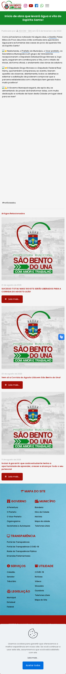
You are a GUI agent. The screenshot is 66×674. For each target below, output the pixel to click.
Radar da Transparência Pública (22, 551)
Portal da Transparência (18, 542)
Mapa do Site (41, 599)
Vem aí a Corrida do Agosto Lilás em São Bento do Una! (31, 377)
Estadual (11, 602)
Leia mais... (33, 657)
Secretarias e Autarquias (18, 526)
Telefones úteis (42, 526)
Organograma (13, 521)
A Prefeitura (12, 507)
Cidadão (11, 572)
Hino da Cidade (42, 512)
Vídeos (38, 581)
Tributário (11, 581)
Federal (10, 606)
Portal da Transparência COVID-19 (23, 546)
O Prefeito (11, 512)
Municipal (11, 597)
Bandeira (39, 507)
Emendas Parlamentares (18, 556)
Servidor (10, 576)
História (38, 516)
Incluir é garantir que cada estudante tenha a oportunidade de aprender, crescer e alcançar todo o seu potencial (32, 466)
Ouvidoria (39, 590)
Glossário (39, 586)
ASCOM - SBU (25, 30)
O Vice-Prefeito (14, 516)
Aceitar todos (33, 665)
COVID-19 (39, 572)
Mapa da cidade (42, 521)
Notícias (39, 576)
